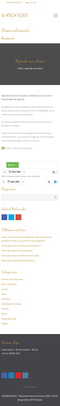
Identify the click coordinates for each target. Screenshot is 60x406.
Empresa (5, 298)
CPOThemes (36, 399)
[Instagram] (25, 375)
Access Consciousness (12, 279)
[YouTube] (18, 375)
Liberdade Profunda (11, 303)
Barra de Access (9, 284)
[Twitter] (11, 217)
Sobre (4, 313)
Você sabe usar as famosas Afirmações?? (21, 245)
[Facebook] (4, 217)
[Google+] (18, 217)
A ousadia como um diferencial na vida (20, 255)
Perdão (5, 308)
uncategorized (8, 318)
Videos (4, 323)
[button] (49, 182)
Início (20, 68)
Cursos (4, 289)
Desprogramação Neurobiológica (18, 260)
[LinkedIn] (11, 375)
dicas (3, 294)
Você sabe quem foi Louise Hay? (16, 250)
